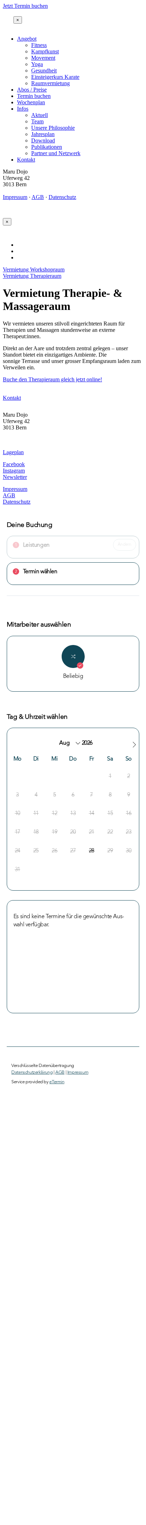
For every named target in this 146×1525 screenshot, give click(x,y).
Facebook (14, 464)
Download (43, 140)
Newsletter (15, 477)
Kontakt (26, 160)
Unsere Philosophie (53, 128)
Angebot (26, 39)
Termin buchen (34, 96)
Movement (43, 58)
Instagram (14, 471)
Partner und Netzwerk (55, 153)
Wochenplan (31, 102)
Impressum (15, 197)
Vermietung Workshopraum (33, 269)
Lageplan (13, 452)
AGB (38, 197)
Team (37, 121)
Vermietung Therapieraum (32, 276)
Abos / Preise (32, 90)
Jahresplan (43, 134)
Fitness (39, 45)
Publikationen (46, 147)
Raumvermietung (50, 83)
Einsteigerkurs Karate (55, 77)
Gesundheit (44, 71)
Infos (22, 109)
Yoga (37, 64)
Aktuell (39, 115)
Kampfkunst (45, 51)
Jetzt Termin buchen (25, 6)
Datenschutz (62, 197)
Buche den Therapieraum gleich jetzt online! (52, 379)
